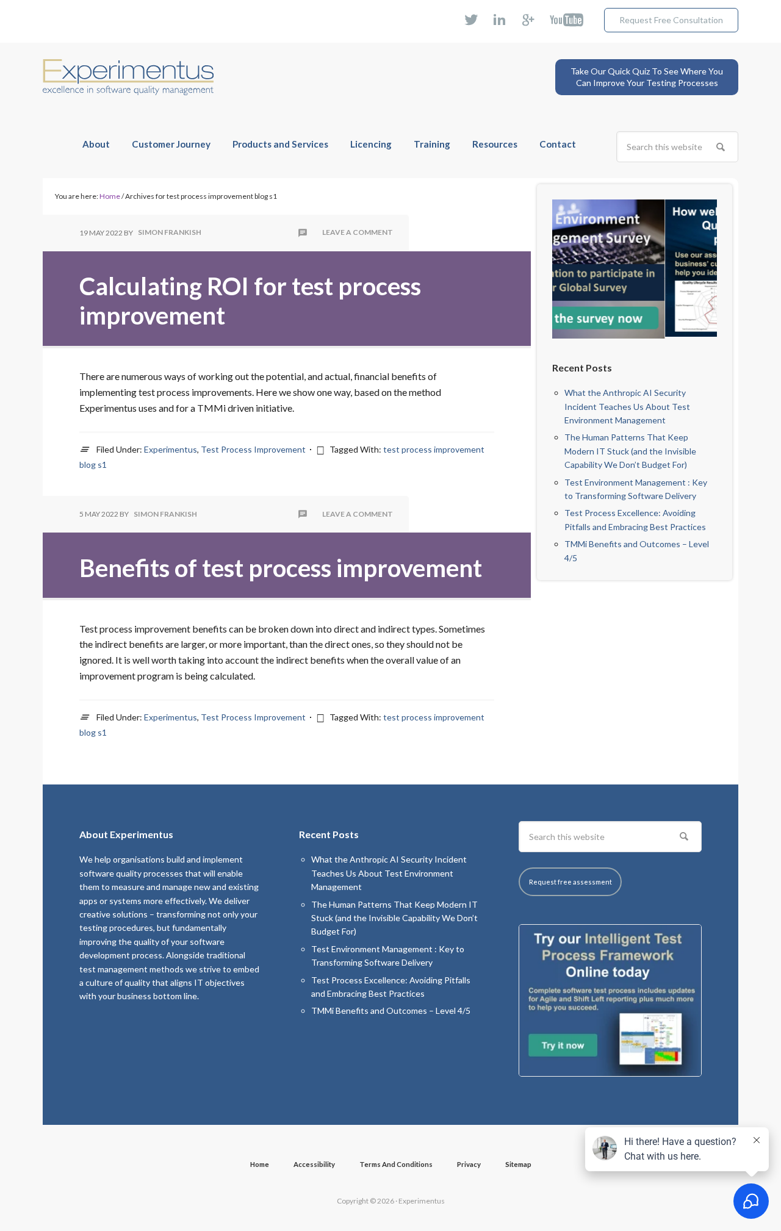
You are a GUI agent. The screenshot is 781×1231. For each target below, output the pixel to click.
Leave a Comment (357, 232)
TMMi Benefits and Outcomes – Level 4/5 (390, 1010)
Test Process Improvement (253, 449)
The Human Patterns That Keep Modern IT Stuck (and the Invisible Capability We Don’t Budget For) (630, 451)
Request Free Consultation (671, 20)
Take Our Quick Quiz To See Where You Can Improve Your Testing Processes (646, 77)
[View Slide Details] (642, 268)
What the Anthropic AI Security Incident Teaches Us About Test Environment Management (627, 406)
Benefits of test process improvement (280, 568)
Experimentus (128, 68)
